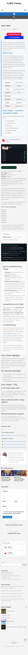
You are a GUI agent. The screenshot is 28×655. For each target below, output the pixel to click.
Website (5, 506)
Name (4, 501)
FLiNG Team (4, 586)
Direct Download (15, 37)
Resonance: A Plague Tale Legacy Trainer (10, 579)
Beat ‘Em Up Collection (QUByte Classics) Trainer (19, 479)
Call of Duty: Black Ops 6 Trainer (13, 590)
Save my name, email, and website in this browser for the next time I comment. (13, 512)
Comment (5, 491)
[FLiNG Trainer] (14, 14)
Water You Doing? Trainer (7, 574)
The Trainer (4, 202)
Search (2, 562)
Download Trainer (14, 34)
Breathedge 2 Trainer (6, 577)
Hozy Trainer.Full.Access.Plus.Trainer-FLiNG (14, 435)
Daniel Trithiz (14, 139)
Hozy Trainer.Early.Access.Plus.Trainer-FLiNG (15, 441)
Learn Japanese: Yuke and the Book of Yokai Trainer (6, 479)
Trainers (7, 29)
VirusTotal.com (22, 257)
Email (16, 501)
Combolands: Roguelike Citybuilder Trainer (11, 575)
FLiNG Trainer (14, 3)
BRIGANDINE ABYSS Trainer (7, 572)
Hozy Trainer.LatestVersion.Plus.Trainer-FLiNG (15, 447)
